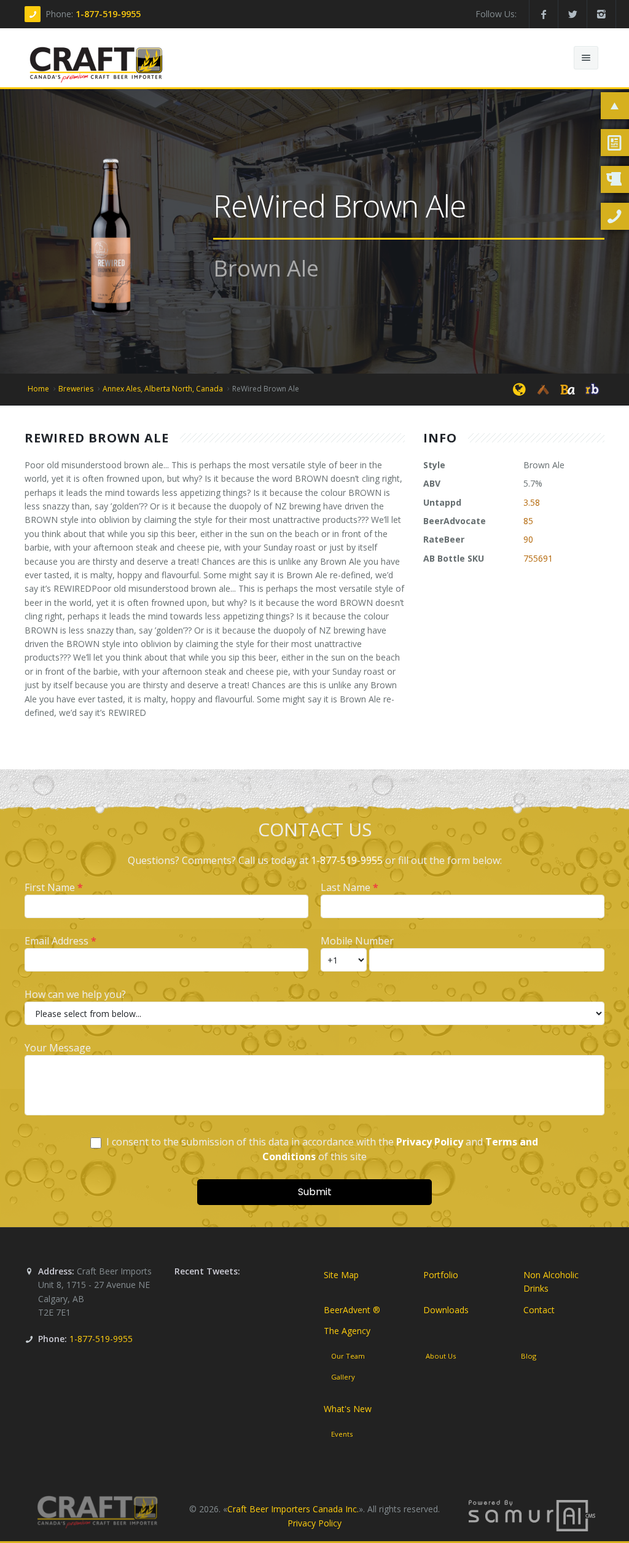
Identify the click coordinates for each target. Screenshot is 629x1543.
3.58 (531, 502)
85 (528, 521)
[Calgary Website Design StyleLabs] (532, 1515)
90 (528, 539)
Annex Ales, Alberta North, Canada (163, 388)
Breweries (75, 388)
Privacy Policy (314, 1523)
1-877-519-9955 (108, 14)
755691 (538, 558)
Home (38, 388)
